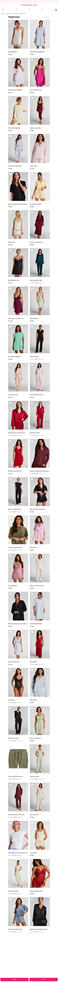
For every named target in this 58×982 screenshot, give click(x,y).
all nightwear (22, 13)
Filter (14, 979)
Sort (43, 979)
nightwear (8, 13)
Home (2, 13)
